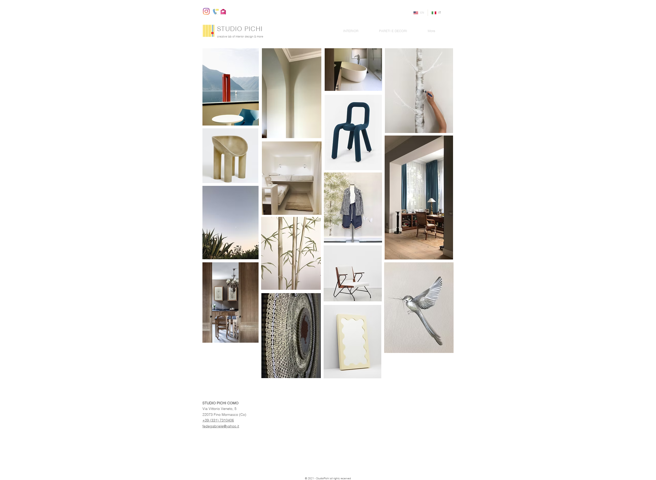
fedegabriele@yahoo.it (220, 426)
